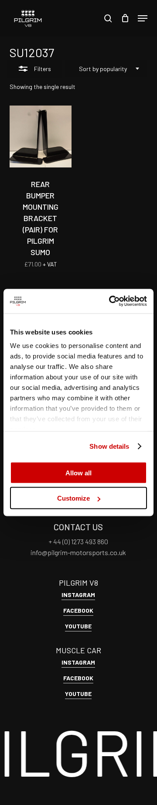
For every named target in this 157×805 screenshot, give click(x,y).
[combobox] (106, 69)
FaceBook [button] (78, 610)
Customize (73, 498)
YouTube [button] (78, 626)
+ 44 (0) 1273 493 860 (78, 541)
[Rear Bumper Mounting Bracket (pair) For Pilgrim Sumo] (41, 136)
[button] (142, 18)
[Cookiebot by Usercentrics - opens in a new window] (111, 301)
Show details (109, 446)
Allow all (78, 472)
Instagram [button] (78, 594)
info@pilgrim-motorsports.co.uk (78, 552)
